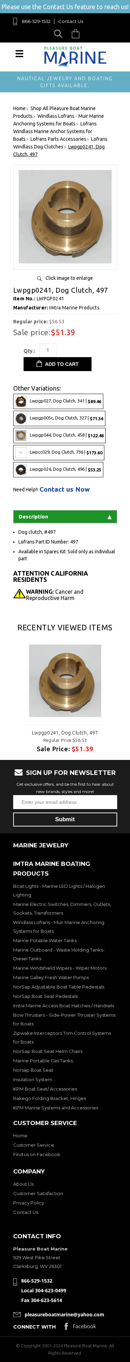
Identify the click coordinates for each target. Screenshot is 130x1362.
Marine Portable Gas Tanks (43, 1060)
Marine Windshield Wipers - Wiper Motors (59, 968)
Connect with (34, 1327)
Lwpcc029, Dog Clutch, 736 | (66, 452)
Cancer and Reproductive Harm (55, 594)
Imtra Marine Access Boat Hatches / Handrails (63, 1005)
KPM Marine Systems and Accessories (55, 1107)
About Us (23, 1184)
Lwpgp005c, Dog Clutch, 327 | (66, 418)
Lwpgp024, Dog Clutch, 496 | (65, 469)
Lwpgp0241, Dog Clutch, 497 (65, 733)
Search (59, 34)
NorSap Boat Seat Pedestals (45, 996)
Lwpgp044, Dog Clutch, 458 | (67, 435)
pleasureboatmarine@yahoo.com (64, 1314)
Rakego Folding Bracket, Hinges (49, 1098)
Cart (77, 34)
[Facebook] (80, 1328)
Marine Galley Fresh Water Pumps (51, 977)
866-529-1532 (36, 21)
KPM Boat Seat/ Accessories (45, 1089)
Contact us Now (65, 489)
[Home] (75, 65)
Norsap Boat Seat (33, 1070)
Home (20, 1135)
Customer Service (33, 1145)
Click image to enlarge (69, 278)
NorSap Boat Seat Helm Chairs (48, 1051)
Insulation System (32, 1079)
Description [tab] (33, 517)
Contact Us (70, 21)
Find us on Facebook (36, 1154)
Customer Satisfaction (38, 1193)
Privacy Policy (28, 1203)
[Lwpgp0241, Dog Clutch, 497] (65, 261)
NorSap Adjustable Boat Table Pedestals (58, 987)
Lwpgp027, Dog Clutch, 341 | (65, 401)
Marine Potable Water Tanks (45, 940)
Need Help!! (25, 489)
